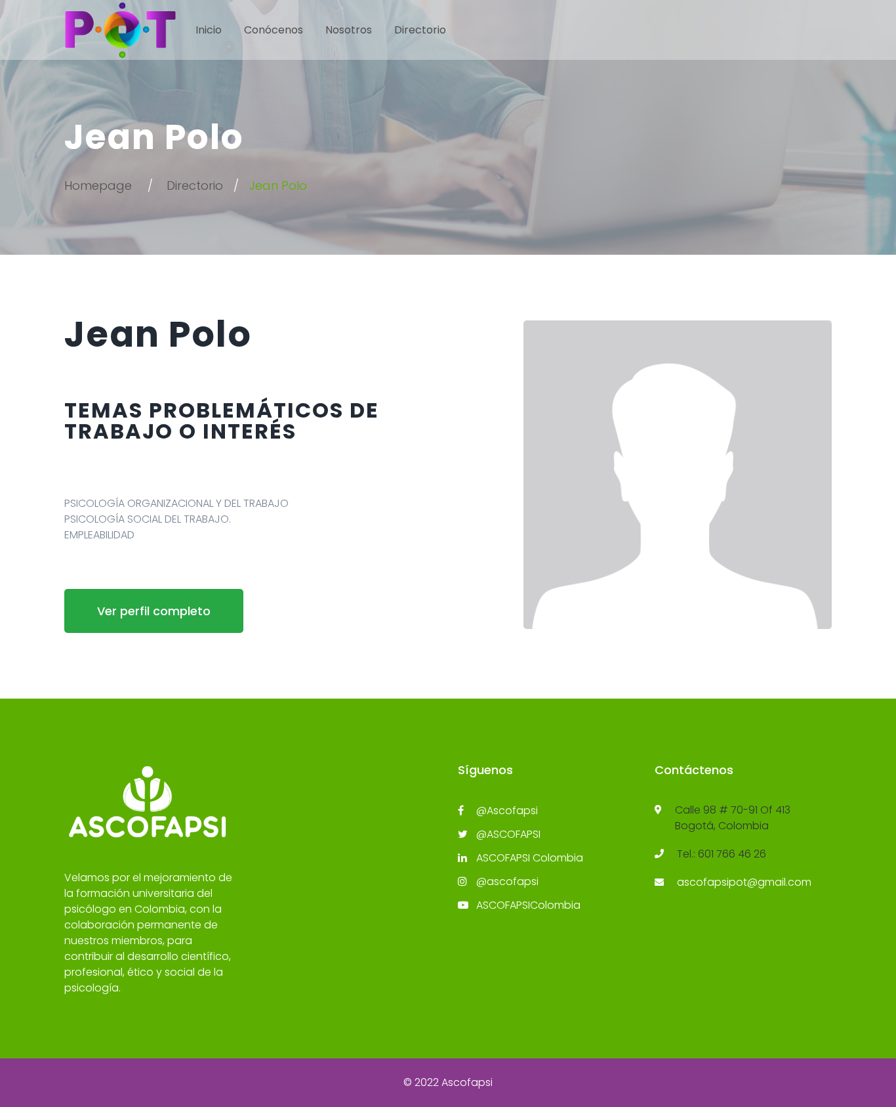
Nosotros (348, 29)
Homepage (98, 185)
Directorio (420, 29)
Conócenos (273, 29)
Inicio (208, 29)
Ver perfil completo (154, 611)
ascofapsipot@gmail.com (744, 882)
